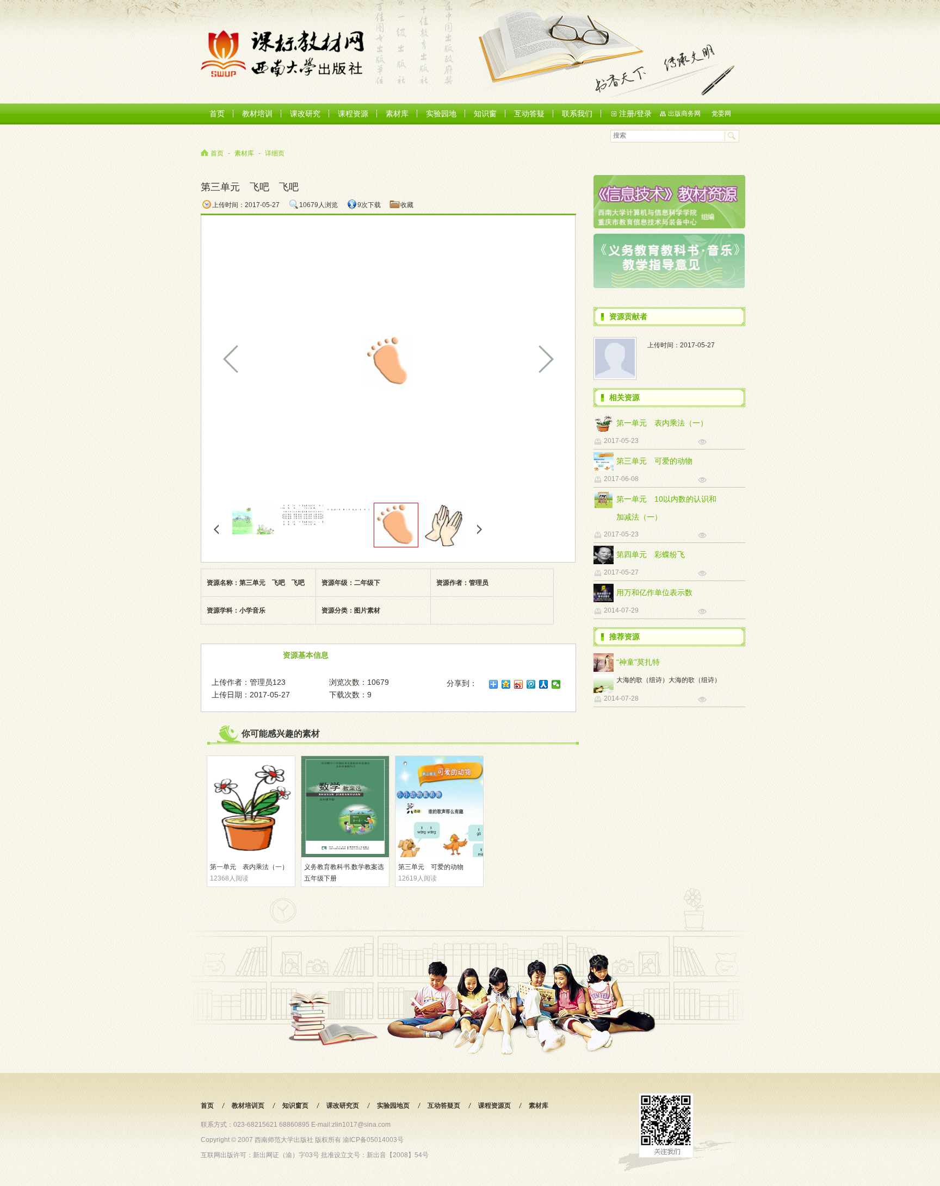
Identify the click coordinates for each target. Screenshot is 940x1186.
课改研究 (305, 114)
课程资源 (353, 114)
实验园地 (441, 114)
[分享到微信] (556, 684)
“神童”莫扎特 (638, 662)
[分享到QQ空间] (506, 684)
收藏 (406, 205)
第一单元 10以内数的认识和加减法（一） (666, 508)
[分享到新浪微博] (518, 684)
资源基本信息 (306, 655)
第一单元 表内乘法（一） (249, 867)
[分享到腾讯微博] (531, 684)
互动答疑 (529, 114)
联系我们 (577, 114)
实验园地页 (393, 1105)
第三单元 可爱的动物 (430, 867)
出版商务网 (684, 113)
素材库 (397, 114)
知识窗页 (295, 1105)
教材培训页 (248, 1105)
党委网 (721, 113)
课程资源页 (494, 1105)
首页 (217, 114)
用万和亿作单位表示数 (654, 592)
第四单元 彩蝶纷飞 (650, 554)
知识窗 (485, 114)
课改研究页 (342, 1105)
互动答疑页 (444, 1105)
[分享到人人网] (543, 684)
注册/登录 (635, 113)
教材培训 (257, 114)
